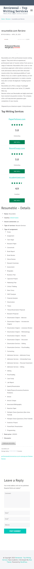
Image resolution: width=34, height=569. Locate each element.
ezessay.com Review (26, 456)
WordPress (23, 562)
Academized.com (17, 177)
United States (14, 218)
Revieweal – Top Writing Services (15, 9)
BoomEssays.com (17, 148)
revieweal (6, 34)
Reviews (8, 19)
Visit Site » (17, 142)
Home (3, 19)
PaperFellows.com (17, 119)
